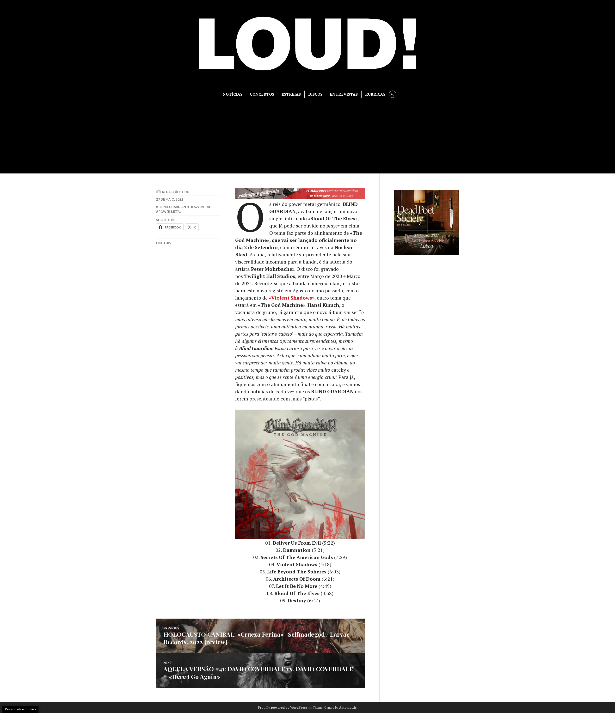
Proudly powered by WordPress (283, 707)
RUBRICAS (375, 94)
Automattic (348, 707)
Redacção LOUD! (176, 192)
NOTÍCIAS (232, 94)
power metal (170, 212)
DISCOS (315, 94)
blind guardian (172, 207)
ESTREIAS (291, 94)
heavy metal (200, 207)
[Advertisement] (307, 133)
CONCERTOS (262, 94)
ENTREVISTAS (344, 94)
